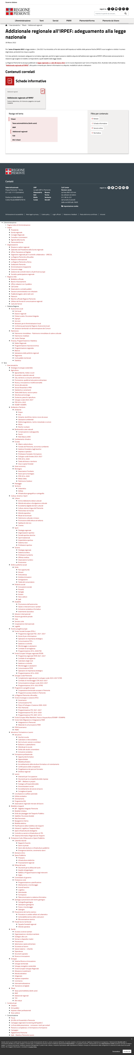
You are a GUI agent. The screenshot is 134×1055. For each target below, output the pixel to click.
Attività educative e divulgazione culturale (32, 503)
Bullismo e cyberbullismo (26, 744)
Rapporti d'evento (24, 843)
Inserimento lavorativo (26, 611)
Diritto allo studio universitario (28, 749)
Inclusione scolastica (25, 752)
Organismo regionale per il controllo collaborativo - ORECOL (31, 254)
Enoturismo (22, 562)
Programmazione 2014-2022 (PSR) (30, 685)
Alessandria (37, 192)
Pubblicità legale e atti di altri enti (22, 294)
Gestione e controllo (25, 643)
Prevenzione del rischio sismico (25, 912)
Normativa (97, 133)
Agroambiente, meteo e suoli (24, 373)
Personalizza (116, 1051)
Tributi (13, 119)
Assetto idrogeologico (25, 870)
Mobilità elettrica (20, 823)
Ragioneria (18, 355)
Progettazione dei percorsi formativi (30, 769)
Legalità (17, 626)
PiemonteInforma (87, 20)
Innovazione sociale (25, 587)
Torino (47, 195)
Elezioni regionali (20, 313)
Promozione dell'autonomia (27, 604)
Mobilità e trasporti (17, 806)
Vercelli (47, 200)
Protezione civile (20, 880)
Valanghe (21, 909)
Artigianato (18, 976)
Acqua (20, 412)
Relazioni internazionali (19, 259)
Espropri (17, 318)
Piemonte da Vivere (111, 20)
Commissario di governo (23, 877)
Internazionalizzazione (22, 983)
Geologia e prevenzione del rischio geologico (30, 899)
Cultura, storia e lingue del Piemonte (30, 508)
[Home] (6, 25)
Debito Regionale (20, 343)
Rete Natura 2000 (24, 437)
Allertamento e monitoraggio (28, 885)
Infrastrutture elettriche (26, 860)
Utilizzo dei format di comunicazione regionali (26, 301)
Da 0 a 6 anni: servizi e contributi (29, 742)
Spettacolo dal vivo (24, 523)
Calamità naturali (20, 840)
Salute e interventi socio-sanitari (29, 606)
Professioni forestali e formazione (30, 454)
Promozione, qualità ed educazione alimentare (31, 380)
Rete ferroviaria (20, 818)
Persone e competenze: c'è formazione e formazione (29, 1027)
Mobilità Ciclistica (20, 811)
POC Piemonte (23, 707)
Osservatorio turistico (25, 560)
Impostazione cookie (70, 206)
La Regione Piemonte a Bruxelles (22, 257)
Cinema (20, 525)
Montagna (18, 469)
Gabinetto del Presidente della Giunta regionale (27, 249)
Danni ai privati (23, 845)
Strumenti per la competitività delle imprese (33, 779)
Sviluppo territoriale (21, 963)
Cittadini (14, 1005)
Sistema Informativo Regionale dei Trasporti (30, 835)
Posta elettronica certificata (88, 214)
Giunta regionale (16, 232)
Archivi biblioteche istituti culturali (29, 501)
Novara (47, 192)
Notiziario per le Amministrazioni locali (28, 323)
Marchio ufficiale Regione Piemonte (23, 299)
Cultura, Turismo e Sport (19, 496)
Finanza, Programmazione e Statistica (24, 341)
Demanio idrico (20, 853)
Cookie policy (46, 214)
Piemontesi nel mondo (26, 510)
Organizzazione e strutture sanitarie (27, 934)
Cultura (17, 498)
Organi (9, 227)
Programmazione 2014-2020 (28, 673)
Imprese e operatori (25, 451)
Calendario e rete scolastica (27, 739)
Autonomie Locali (17, 308)
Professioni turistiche (25, 555)
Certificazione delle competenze (29, 766)
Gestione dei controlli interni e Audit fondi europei (28, 272)
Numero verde (66, 190)
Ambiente (18, 409)
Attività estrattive (21, 973)
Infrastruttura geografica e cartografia (31, 493)
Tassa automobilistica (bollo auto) (24, 123)
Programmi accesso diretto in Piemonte (32, 693)
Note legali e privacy (32, 214)
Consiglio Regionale (17, 235)
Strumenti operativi (21, 954)
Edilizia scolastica (21, 796)
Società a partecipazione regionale (22, 274)
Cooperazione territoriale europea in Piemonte (34, 690)
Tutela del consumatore (26, 582)
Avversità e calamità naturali (24, 375)
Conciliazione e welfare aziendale (26, 794)
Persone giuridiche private (24, 616)
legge (39, 63)
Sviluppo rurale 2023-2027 (24, 400)
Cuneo (35, 200)
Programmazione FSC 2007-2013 (30, 715)
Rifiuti (20, 424)
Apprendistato (23, 759)
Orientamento (19, 798)
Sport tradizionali (24, 537)
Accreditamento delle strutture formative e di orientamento (38, 764)
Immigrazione (23, 579)
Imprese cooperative (22, 978)
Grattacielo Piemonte (18, 264)
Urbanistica (22, 488)
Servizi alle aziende (21, 385)
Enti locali (18, 311)
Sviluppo (14, 959)
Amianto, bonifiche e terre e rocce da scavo (33, 417)
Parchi (20, 434)
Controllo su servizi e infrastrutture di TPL (29, 833)
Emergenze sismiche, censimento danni (31, 850)
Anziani (20, 594)
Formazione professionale (23, 754)
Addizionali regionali (20, 131)
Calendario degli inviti (25, 661)
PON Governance (20, 727)
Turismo (17, 547)
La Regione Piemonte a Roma (21, 262)
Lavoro (17, 774)
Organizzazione (12, 244)
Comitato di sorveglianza (26, 648)
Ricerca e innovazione (22, 956)
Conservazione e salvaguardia (28, 432)
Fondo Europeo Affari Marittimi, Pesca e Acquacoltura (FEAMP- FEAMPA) (40, 717)
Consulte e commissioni (19, 237)
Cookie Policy (33, 1047)
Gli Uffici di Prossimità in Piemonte (23, 1020)
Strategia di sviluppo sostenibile (22, 368)
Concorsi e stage (16, 269)
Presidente (14, 230)
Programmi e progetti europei (25, 688)
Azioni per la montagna (26, 473)
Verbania (48, 197)
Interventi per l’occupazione (27, 776)
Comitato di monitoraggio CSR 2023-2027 (32, 680)
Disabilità (18, 601)
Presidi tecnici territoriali (23, 922)
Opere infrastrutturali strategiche (26, 830)
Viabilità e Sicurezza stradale (24, 816)
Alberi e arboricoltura (25, 444)
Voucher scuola (23, 737)
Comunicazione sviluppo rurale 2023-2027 (33, 683)
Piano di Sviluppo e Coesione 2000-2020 (32, 705)
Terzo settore (22, 597)
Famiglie (21, 592)
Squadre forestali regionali (27, 924)
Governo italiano (11, 2)
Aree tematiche (12, 365)
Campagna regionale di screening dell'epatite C (27, 1023)
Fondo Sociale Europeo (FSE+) (25, 631)
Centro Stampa (20, 338)
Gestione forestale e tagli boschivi (29, 449)
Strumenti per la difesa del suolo (29, 867)
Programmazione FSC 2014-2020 (30, 712)
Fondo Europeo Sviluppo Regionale (27, 968)
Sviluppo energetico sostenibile (25, 966)
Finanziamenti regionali (26, 862)
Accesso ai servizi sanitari (23, 931)
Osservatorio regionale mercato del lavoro (29, 803)
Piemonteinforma (17, 242)
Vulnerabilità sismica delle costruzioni (31, 917)
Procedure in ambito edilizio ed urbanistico (33, 914)
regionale (45, 63)
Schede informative (100, 123)
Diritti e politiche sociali (19, 565)
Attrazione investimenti (23, 971)
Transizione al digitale (22, 986)
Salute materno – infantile (24, 949)
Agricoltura (15, 370)
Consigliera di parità (25, 791)
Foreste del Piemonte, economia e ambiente (33, 446)
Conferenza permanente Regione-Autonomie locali (32, 326)
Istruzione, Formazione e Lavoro (22, 732)
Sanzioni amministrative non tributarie (24, 291)
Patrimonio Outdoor (25, 481)
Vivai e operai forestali (25, 464)
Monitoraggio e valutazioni (27, 646)
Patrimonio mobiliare (22, 336)
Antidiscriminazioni (24, 577)
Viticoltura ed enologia (22, 395)
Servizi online (98, 128)
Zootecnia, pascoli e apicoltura (25, 397)
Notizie (96, 118)
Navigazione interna (21, 821)
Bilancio (17, 350)
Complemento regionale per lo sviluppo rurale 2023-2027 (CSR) (40, 678)
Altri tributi (16, 140)
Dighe (20, 875)
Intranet (102, 214)
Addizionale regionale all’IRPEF (17, 65)
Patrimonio (15, 331)
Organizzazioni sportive (26, 533)
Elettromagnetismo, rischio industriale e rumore (34, 422)
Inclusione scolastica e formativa (29, 609)
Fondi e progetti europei (19, 629)
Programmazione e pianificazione (29, 882)
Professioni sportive (25, 545)
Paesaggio (18, 483)
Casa (16, 619)
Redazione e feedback (70, 214)
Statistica (18, 360)
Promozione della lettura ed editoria (30, 520)
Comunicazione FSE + (25, 641)
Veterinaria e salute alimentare (25, 944)
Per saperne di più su (25, 98)
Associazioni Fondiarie (26, 471)
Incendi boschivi (23, 887)
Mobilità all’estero (24, 762)
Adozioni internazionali (22, 614)
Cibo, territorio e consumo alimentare (27, 377)
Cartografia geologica (25, 902)
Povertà (21, 589)
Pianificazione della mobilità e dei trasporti (29, 826)
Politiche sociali (20, 584)
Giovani (20, 572)
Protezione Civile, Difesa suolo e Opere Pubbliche (28, 838)
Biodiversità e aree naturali (24, 429)
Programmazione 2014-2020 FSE (30, 651)
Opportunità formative (26, 757)
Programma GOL (20, 801)
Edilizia (20, 491)
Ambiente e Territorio (18, 407)
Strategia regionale (24, 530)
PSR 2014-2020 (24, 459)
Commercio (19, 981)
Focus (13, 1018)
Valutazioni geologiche (26, 904)
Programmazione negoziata (24, 348)
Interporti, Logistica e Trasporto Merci (27, 828)
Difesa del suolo (20, 865)
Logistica (21, 890)
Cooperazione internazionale (24, 624)
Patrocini (14, 296)
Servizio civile (19, 621)
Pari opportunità (23, 569)
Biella (35, 197)
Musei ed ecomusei (25, 515)
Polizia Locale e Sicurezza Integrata (27, 316)
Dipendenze (19, 951)
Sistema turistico (24, 552)
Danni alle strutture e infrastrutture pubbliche (33, 848)
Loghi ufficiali (57, 214)
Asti (34, 195)
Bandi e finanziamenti (18, 281)
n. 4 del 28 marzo (55, 63)
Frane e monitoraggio (25, 907)
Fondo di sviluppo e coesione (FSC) (26, 698)
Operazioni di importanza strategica (30, 638)
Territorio (18, 486)
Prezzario (21, 858)
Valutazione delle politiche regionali (27, 353)
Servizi (55, 20)
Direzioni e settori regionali (20, 247)
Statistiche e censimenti (23, 390)
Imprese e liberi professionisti (21, 1010)
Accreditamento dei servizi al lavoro (30, 789)
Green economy (20, 466)
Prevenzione (19, 941)
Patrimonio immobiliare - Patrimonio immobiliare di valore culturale (38, 333)
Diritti (16, 567)
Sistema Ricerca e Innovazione (25, 961)
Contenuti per (12, 1003)
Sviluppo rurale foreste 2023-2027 (30, 456)
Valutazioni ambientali (25, 419)
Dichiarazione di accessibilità (14, 214)
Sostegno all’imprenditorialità (28, 784)
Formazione (22, 894)
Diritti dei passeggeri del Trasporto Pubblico (29, 813)
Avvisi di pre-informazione (27, 636)
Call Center (14, 286)
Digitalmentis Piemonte (19, 1032)
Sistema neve (23, 542)
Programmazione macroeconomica (27, 345)
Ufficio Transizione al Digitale (21, 252)
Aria (19, 414)
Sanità (13, 929)
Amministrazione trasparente (21, 267)
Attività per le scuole (25, 747)
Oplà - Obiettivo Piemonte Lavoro (22, 1035)
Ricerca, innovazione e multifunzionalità (28, 382)
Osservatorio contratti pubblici (21, 289)
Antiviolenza (22, 574)
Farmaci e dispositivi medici (24, 939)
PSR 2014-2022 (20, 402)
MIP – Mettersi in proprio (26, 781)
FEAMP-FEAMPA (20, 405)
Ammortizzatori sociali (26, 786)
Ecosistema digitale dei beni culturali (30, 505)
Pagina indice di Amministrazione (18, 225)
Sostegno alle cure (21, 936)
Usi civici (18, 321)
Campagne (14, 1030)
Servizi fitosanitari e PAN (23, 387)
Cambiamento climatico (23, 439)
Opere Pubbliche (20, 855)
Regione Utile (11, 276)
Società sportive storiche (26, 535)
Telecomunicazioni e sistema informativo (32, 897)
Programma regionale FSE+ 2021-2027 (31, 634)
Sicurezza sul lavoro (21, 946)
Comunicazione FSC (25, 702)
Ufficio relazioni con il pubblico (21, 284)
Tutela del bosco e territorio (27, 461)
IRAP (14, 127)
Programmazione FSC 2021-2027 (30, 710)
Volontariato (22, 892)
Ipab (19, 599)
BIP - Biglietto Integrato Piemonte (26, 808)
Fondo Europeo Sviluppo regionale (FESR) (29, 653)
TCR (13, 136)
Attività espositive (24, 513)
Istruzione (18, 734)
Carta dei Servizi (16, 304)
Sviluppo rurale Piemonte (23, 675)
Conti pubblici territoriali (23, 358)
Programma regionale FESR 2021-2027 (32, 656)
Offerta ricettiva (23, 557)
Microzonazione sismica (26, 919)
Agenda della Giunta (18, 240)
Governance (22, 700)
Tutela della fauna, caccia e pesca (26, 392)
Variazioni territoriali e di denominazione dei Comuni (33, 328)
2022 (63, 63)
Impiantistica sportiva (25, 540)
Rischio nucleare (24, 427)
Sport (16, 528)
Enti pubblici (15, 1008)
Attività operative (24, 927)
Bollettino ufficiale (17, 279)
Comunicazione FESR (25, 668)
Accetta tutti (127, 1051)
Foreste (17, 441)
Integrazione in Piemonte (27, 722)
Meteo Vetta (22, 478)
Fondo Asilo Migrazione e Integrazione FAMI (30, 720)
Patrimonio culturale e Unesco (28, 518)
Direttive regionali (24, 771)
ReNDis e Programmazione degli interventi (32, 872)
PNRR (68, 20)
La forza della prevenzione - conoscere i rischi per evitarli (30, 1025)
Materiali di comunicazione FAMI (29, 725)
